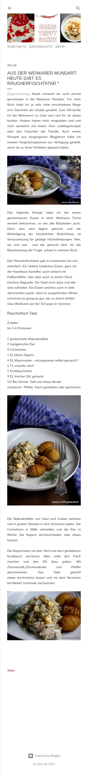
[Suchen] (78, 7)
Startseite (16, 46)
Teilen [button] (11, 670)
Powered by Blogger (47, 755)
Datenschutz (41, 46)
